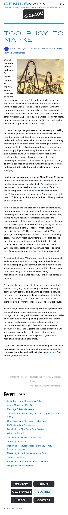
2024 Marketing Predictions (20, 425)
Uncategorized (19, 53)
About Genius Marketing (44, 484)
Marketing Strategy (21, 492)
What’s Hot (21, 500)
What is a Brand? (15, 433)
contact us (50, 352)
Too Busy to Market (16, 441)
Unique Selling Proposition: (20, 465)
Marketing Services (21, 484)
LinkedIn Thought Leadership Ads (24, 401)
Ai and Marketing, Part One (20, 405)
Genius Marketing (16, 48)
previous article (40, 187)
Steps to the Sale (15, 457)
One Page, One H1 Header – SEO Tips (26, 421)
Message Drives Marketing (20, 409)
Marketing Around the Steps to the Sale (26, 453)
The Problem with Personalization (45, 386)
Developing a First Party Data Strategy (26, 429)
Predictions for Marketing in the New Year (28, 461)
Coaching (44, 492)
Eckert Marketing (16, 508)
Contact (44, 500)
